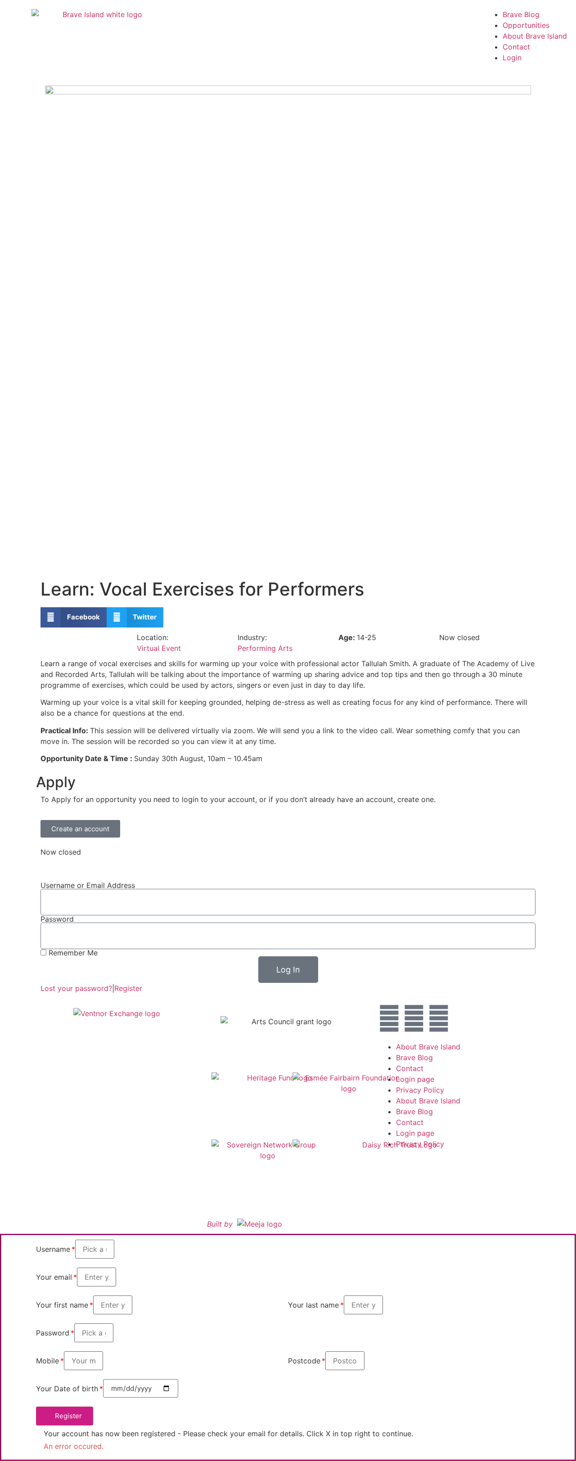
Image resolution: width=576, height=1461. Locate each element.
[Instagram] (389, 1018)
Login (512, 57)
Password (57, 919)
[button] (73, 617)
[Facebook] (439, 1018)
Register (128, 988)
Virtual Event (159, 648)
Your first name (62, 1305)
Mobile (47, 1360)
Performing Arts (265, 648)
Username (53, 1249)
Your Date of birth (67, 1388)
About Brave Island (535, 35)
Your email (54, 1277)
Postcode (304, 1360)
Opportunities (526, 25)
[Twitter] (414, 1018)
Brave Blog (521, 14)
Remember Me (72, 952)
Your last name (313, 1305)
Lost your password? (76, 988)
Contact (516, 46)
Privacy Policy (420, 1089)
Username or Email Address (87, 885)
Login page (415, 1079)
